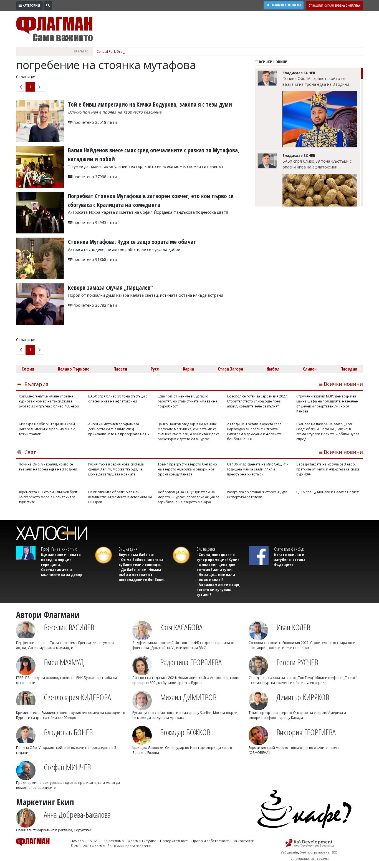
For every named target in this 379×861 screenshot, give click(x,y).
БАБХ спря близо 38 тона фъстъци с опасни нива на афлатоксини (317, 164)
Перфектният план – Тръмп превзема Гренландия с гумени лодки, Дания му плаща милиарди (65, 645)
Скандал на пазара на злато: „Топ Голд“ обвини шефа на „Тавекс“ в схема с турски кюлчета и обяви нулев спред (327, 431)
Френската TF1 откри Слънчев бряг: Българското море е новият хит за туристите (48, 497)
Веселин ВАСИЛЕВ (69, 627)
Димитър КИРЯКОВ (302, 697)
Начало (77, 840)
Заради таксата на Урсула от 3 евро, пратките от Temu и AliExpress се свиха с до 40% (328, 469)
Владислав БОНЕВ (68, 732)
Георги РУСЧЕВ (297, 662)
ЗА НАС (93, 840)
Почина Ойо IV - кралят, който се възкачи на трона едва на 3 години (315, 81)
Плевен (120, 369)
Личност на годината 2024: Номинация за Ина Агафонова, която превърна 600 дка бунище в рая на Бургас (185, 680)
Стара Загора (230, 369)
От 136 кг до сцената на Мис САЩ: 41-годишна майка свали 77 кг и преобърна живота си (257, 469)
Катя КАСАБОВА (181, 627)
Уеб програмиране (314, 852)
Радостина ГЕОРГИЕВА (191, 662)
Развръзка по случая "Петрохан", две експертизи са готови (257, 494)
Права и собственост (210, 840)
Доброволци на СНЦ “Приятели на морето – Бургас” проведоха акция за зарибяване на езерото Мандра (188, 497)
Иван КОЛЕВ (293, 627)
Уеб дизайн (289, 852)
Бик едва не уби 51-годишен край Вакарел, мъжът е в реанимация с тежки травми (47, 429)
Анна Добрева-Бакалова (77, 814)
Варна (188, 369)
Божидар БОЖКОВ (185, 732)
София (28, 369)
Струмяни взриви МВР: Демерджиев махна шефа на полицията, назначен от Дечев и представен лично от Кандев (327, 404)
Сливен (310, 369)
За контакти (243, 840)
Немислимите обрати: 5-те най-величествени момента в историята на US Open (120, 497)
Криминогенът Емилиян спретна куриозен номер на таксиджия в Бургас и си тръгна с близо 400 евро (49, 401)
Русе (155, 369)
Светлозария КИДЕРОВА (77, 697)
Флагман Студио (141, 840)
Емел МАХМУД (64, 662)
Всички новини (272, 61)
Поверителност (174, 840)
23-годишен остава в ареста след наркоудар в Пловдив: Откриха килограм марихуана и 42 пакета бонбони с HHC (254, 431)
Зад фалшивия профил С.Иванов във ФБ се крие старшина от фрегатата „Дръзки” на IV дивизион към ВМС (183, 645)
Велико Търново (74, 369)
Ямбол (273, 369)
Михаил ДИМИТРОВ (188, 697)
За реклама (113, 840)
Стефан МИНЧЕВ (67, 767)
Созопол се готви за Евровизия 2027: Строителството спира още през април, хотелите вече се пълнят (257, 401)
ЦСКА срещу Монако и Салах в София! (327, 492)
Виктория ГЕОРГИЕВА (306, 732)
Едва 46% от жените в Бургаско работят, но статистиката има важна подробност (187, 401)
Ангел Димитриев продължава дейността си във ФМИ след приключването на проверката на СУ (118, 429)
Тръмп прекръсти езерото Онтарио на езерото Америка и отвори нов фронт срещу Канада (187, 469)
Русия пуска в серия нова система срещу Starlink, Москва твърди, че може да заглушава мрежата (116, 469)
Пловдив (348, 369)
